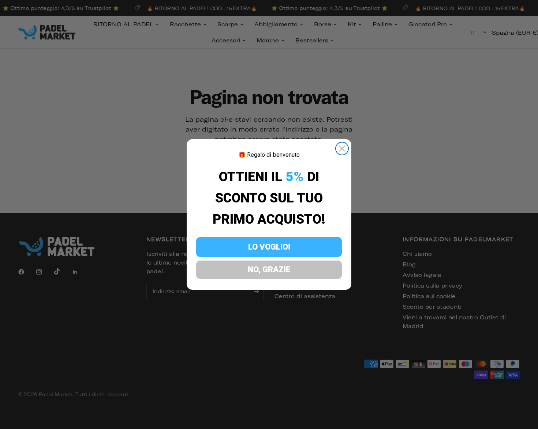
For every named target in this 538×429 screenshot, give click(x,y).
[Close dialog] (342, 148)
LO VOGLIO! (269, 246)
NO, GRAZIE (269, 269)
